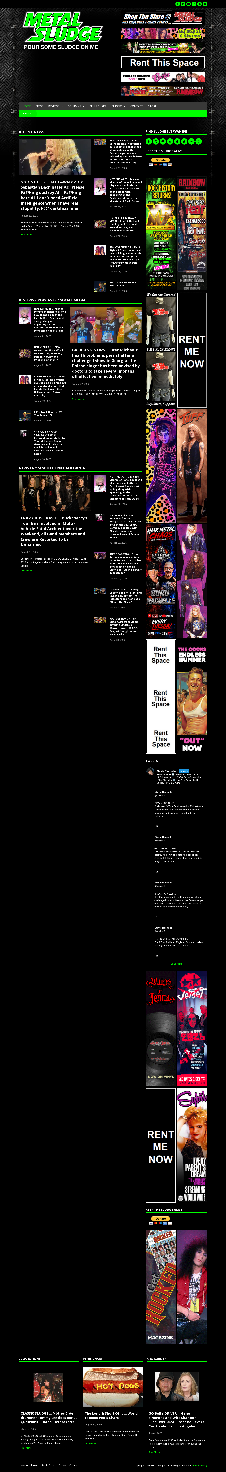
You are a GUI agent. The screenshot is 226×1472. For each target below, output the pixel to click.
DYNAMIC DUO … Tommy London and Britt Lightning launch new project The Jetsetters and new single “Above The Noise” (126, 596)
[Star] (205, 4)
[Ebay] (191, 141)
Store (152, 106)
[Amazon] (198, 141)
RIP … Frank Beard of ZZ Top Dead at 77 (124, 284)
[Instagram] (194, 4)
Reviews (53, 106)
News (39, 106)
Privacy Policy (200, 1465)
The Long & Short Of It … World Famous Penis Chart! (111, 1415)
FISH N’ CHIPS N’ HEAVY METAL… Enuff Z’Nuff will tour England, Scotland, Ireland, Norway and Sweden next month (124, 224)
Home (27, 106)
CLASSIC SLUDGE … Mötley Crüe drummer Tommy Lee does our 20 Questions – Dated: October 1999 (49, 1417)
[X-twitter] (183, 4)
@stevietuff (160, 795)
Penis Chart (98, 106)
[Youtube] (188, 4)
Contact (136, 106)
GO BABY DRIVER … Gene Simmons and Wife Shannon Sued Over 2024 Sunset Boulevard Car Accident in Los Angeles (176, 1419)
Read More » (26, 234)
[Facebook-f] (177, 4)
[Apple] (199, 4)
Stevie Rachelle (163, 792)
